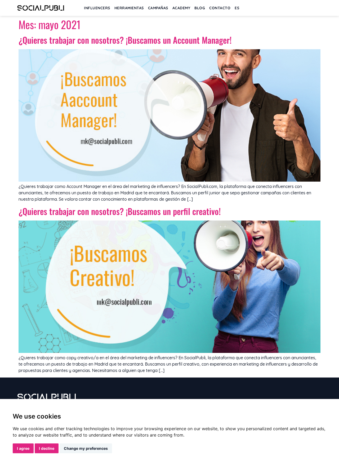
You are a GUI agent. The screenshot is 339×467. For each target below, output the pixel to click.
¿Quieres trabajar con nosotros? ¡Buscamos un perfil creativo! (120, 211)
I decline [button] (46, 448)
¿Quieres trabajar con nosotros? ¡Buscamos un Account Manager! (125, 40)
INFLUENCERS (97, 8)
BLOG (199, 8)
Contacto (219, 8)
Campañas (158, 8)
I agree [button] (23, 448)
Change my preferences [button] (86, 448)
